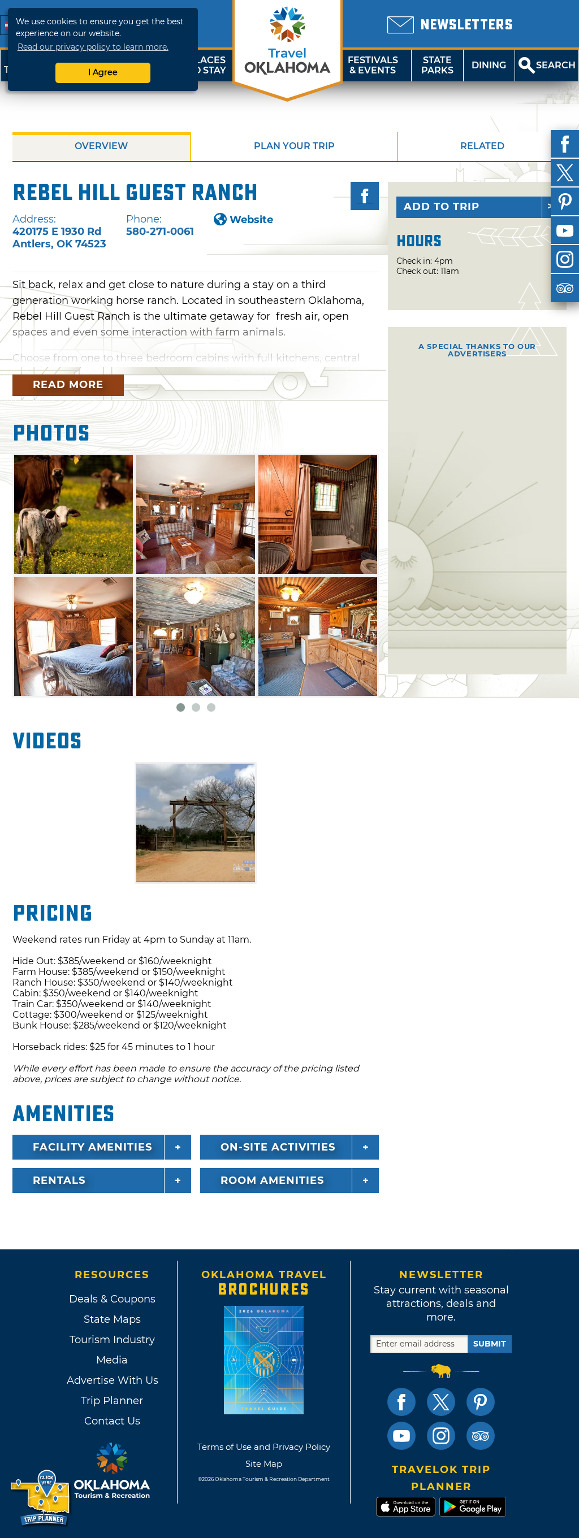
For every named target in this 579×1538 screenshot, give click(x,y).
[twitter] (565, 173)
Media (112, 1360)
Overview (101, 146)
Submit (489, 1344)
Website (251, 220)
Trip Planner (112, 1401)
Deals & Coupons (112, 1299)
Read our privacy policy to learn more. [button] (93, 47)
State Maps (112, 1319)
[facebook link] (401, 1402)
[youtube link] (401, 1436)
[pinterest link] (480, 1402)
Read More (68, 384)
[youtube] (565, 230)
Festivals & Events (373, 65)
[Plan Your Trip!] (41, 1498)
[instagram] (565, 259)
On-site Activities (278, 1147)
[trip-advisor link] (480, 1436)
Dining (489, 65)
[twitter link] (441, 1402)
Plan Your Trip (294, 146)
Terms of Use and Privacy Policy (263, 1446)
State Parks (437, 65)
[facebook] (565, 144)
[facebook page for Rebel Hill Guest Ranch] (365, 196)
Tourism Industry (112, 1340)
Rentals (59, 1180)
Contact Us (112, 1421)
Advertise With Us (112, 1380)
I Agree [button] (103, 72)
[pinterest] (565, 202)
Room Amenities (272, 1180)
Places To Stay (207, 65)
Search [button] (556, 65)
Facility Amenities (92, 1147)
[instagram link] (441, 1436)
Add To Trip (441, 207)
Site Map (263, 1463)
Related (482, 146)
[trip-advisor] (565, 288)
